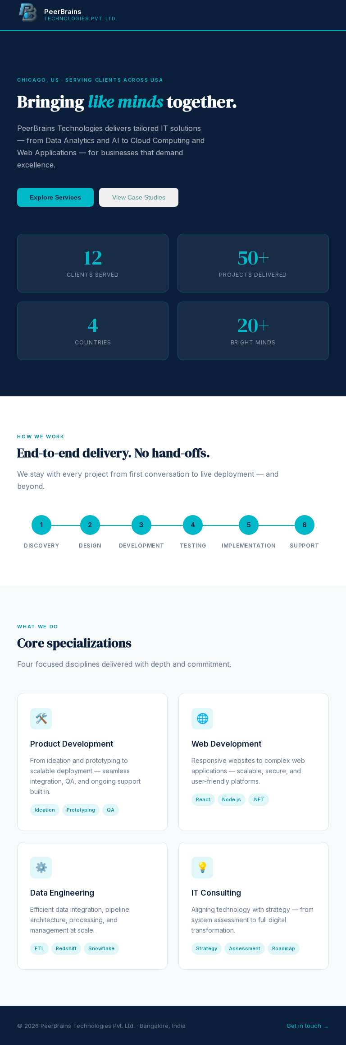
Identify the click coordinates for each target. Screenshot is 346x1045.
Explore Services (55, 197)
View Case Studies (138, 197)
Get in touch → (308, 1025)
